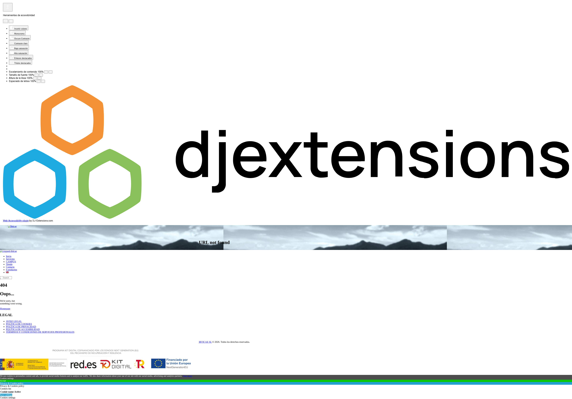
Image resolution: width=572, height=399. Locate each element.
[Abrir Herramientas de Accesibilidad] (8, 7)
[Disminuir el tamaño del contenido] (46, 71)
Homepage (5, 308)
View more (187, 376)
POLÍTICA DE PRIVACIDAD (21, 326)
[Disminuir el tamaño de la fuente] (36, 75)
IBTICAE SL (205, 342)
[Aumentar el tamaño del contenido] (50, 71)
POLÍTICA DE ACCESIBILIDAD (23, 329)
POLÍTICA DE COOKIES (19, 324)
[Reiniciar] (5, 21)
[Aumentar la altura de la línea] (39, 78)
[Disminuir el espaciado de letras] (39, 81)
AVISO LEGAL (14, 321)
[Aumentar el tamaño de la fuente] (41, 75)
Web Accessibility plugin (16, 220)
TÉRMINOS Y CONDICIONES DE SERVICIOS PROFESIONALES (40, 332)
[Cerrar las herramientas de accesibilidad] (11, 21)
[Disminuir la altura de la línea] (35, 78)
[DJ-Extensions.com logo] (286, 217)
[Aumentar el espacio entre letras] (43, 81)
